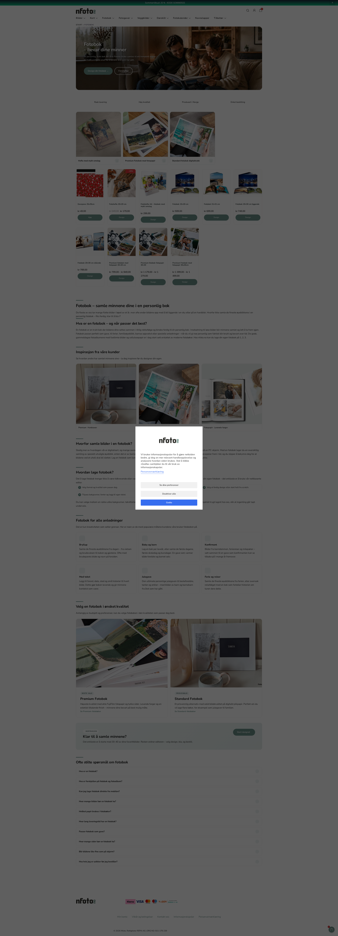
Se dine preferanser (169, 485)
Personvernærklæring (152, 471)
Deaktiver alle (169, 493)
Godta (169, 502)
